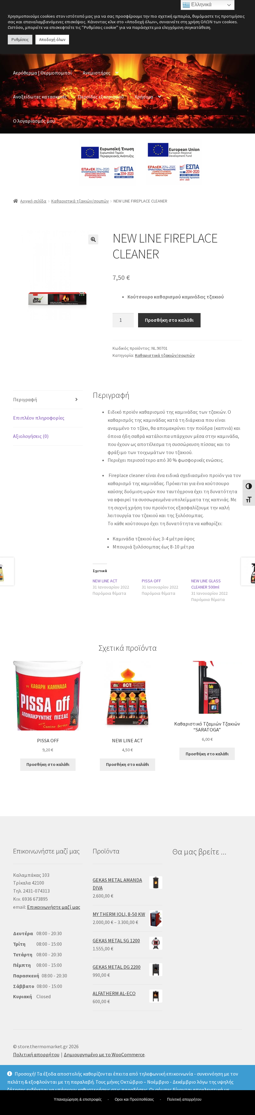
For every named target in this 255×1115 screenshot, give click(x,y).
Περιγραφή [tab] (25, 399)
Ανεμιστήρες (96, 73)
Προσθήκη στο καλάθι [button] (47, 764)
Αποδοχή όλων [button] (52, 39)
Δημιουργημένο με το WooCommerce (104, 1054)
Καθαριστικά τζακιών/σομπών (80, 201)
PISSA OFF (151, 581)
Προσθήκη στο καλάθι (169, 320)
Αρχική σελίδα (33, 201)
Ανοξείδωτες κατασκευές (40, 96)
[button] (93, 239)
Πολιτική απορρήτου (36, 1054)
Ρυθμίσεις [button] (20, 39)
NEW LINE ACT (105, 581)
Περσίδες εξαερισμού (101, 96)
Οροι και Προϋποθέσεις (134, 1099)
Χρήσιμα (144, 96)
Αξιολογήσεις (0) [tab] (31, 436)
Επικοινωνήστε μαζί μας (53, 907)
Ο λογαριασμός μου (34, 121)
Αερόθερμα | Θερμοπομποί (42, 73)
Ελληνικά (200, 4)
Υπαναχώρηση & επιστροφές (78, 1099)
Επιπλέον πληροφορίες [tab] (38, 418)
